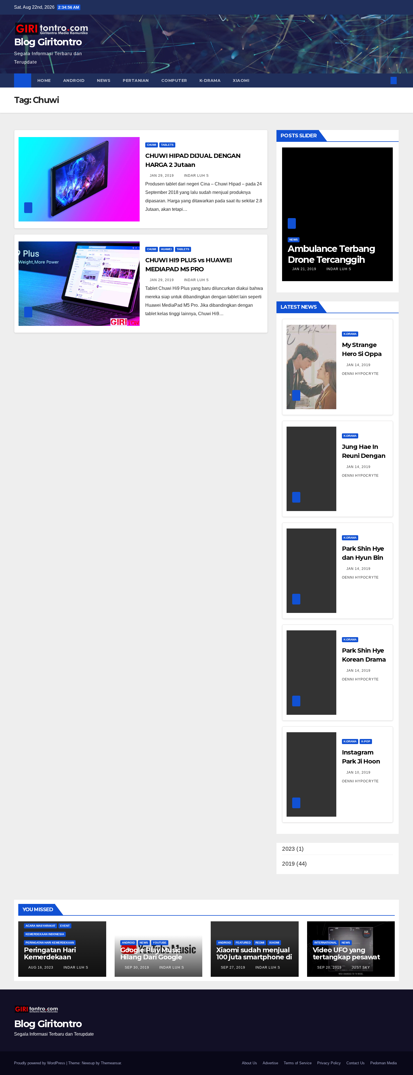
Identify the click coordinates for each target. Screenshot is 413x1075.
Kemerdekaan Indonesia (45, 934)
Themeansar (111, 1063)
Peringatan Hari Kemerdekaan (50, 942)
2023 (288, 849)
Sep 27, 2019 (233, 967)
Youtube (160, 942)
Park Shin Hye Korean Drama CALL (364, 659)
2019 (288, 864)
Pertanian (136, 80)
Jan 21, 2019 (304, 269)
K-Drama (210, 80)
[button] (384, 80)
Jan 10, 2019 (358, 772)
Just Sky (360, 967)
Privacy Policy (329, 1063)
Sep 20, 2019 (329, 967)
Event (65, 925)
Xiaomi (241, 80)
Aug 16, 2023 (40, 967)
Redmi (259, 942)
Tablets (167, 144)
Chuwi (151, 144)
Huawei (166, 249)
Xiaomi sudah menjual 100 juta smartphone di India (254, 957)
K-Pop (365, 741)
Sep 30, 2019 (137, 967)
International (325, 942)
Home (44, 80)
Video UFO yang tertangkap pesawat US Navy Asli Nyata (346, 957)
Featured (243, 942)
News (103, 80)
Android (74, 80)
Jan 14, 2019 (358, 365)
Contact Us (355, 1063)
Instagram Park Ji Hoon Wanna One (361, 761)
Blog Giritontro (48, 42)
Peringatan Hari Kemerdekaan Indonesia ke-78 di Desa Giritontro (54, 960)
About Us (249, 1063)
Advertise (270, 1063)
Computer (174, 80)
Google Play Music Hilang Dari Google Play (151, 957)
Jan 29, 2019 (162, 176)
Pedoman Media (383, 1063)
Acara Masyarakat (40, 925)
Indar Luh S (196, 176)
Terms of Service (298, 1063)
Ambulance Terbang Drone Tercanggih (331, 254)
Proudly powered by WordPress (40, 1063)
